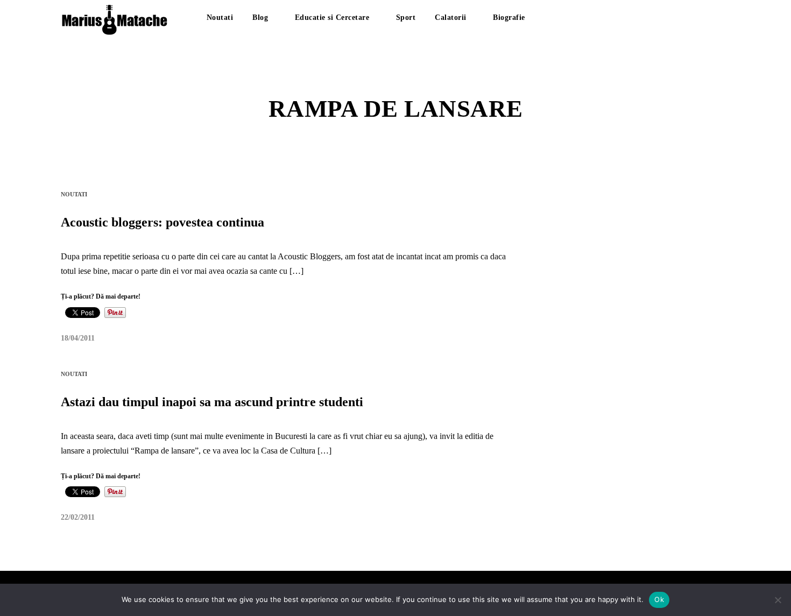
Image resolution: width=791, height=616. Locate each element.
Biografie (509, 17)
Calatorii (451, 17)
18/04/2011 (78, 338)
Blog (260, 17)
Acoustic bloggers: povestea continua (162, 222)
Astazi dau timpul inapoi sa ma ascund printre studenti (212, 402)
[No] (777, 599)
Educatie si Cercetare (332, 17)
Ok (659, 599)
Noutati (220, 17)
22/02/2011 (78, 517)
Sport (406, 17)
